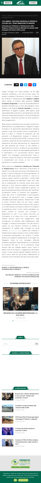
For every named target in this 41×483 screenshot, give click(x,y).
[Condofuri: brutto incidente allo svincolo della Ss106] (7, 408)
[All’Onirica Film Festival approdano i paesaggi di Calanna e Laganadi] (7, 420)
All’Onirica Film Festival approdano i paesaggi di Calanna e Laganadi (27, 418)
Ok (15, 480)
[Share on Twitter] (25, 84)
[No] (39, 477)
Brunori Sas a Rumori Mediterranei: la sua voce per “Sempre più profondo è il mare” (27, 396)
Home (4, 15)
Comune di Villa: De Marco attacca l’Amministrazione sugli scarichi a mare (26, 442)
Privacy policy (23, 480)
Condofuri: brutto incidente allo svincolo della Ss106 (25, 406)
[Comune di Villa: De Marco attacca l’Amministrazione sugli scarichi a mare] (7, 442)
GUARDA (33, 3)
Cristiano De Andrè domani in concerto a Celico (25, 429)
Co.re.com (13, 230)
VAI (37, 344)
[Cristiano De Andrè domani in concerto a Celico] (7, 431)
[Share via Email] (34, 84)
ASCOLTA (8, 3)
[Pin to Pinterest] (30, 84)
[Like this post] (17, 84)
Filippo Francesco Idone (11, 32)
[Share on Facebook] (21, 84)
